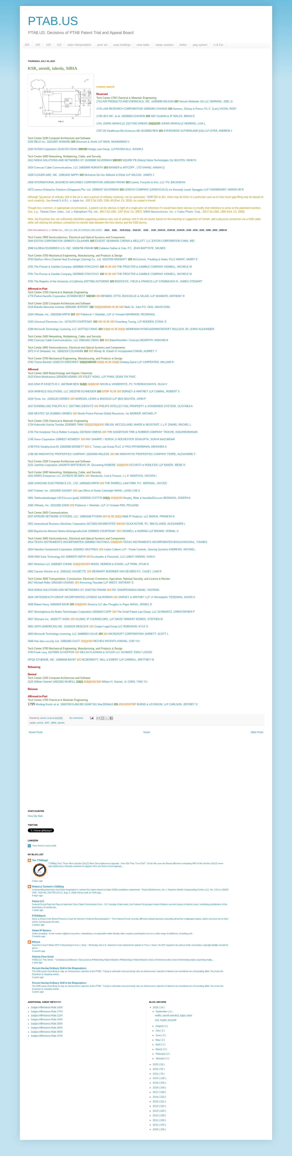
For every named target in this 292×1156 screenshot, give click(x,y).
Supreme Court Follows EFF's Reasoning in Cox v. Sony (59, 945)
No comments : (77, 718)
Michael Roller (42, 582)
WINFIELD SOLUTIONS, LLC (51, 391)
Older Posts (257, 732)
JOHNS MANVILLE (114, 123)
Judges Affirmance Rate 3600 (47, 1031)
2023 (156, 1064)
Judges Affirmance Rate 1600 (47, 1007)
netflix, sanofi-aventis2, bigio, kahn (173, 1015)
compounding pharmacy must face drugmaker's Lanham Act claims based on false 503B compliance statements (86, 889)
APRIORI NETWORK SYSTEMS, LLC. (56, 516)
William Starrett (43, 681)
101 (27, 44)
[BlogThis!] (102, 718)
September (162, 1011)
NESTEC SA (41, 413)
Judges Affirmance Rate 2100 (47, 1015)
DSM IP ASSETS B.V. (47, 384)
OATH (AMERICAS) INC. (48, 626)
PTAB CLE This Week (43, 960)
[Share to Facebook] (111, 718)
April (158, 1044)
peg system (200, 44)
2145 (188, 230)
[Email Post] (91, 718)
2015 (156, 1101)
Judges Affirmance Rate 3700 (47, 1035)
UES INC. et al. (112, 116)
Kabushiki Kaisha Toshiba (49, 424)
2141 (114, 230)
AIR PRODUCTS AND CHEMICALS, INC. (126, 101)
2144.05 (181, 230)
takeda (61, 723)
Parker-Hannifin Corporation (50, 296)
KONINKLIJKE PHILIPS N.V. (51, 406)
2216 (195, 230)
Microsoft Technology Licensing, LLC (55, 329)
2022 (156, 1069)
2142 (145, 230)
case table (142, 44)
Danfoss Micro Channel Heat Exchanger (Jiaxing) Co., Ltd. (68, 259)
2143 (153, 230)
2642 (215, 230)
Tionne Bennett (43, 362)
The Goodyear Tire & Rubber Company (56, 431)
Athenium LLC (42, 564)
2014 (156, 1106)
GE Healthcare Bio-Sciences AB (121, 130)
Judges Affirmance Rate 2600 (47, 1023)
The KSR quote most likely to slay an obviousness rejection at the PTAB (67, 971)
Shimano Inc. (41, 619)
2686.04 (223, 230)
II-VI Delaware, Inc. (45, 351)
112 (59, 44)
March (159, 1049)
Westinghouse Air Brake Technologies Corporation (63, 611)
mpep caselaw (164, 44)
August (160, 1026)
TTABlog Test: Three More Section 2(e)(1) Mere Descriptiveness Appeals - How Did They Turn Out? (97, 863)
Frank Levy (40, 652)
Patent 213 (38, 901)
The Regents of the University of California (58, 281)
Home (146, 732)
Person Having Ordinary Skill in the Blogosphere (59, 968)
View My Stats (35, 816)
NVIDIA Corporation (45, 149)
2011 (156, 1120)
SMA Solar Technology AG (49, 556)
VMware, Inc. (41, 314)
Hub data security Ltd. (47, 641)
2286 (208, 230)
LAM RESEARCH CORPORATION (123, 108)
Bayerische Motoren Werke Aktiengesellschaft (60, 531)
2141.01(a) (125, 230)
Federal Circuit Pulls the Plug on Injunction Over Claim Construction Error (67, 904)
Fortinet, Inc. (41, 490)
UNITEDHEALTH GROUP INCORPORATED (59, 597)
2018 (156, 1087)
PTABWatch (38, 915)
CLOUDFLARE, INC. (46, 174)
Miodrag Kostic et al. (48, 704)
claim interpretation (79, 44)
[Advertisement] (146, 776)
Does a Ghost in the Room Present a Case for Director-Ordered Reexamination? (71, 919)
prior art (102, 44)
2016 (156, 1097)
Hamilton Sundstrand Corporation (53, 549)
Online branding (40, 933)
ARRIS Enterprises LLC (47, 475)
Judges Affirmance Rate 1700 (47, 1011)
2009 (156, 1129)
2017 (156, 1092)
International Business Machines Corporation (60, 523)
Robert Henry (41, 604)
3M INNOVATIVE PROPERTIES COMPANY (59, 454)
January (160, 1058)
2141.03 (136, 230)
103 (48, 44)
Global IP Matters (41, 930)
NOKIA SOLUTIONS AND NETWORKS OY (59, 160)
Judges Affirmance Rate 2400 (47, 1019)
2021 (156, 1073)
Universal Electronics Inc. (49, 321)
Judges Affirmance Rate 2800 (47, 1027)
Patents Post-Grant (43, 956)
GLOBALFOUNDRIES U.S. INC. (53, 248)
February (161, 1053)
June (158, 1035)
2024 (156, 1007)
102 (37, 44)
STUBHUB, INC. (45, 659)
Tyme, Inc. (40, 398)
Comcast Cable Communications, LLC (56, 167)
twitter (183, 44)
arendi (40, 723)
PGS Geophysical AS (46, 446)
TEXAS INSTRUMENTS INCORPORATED (59, 542)
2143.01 (161, 230)
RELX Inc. (40, 141)
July (158, 1030)
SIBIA (54, 723)
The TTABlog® (40, 860)
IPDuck (36, 942)
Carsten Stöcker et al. (46, 571)
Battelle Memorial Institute (49, 307)
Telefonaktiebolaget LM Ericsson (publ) (56, 497)
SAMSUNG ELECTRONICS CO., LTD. (56, 483)
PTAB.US (53, 21)
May (158, 1040)
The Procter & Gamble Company (53, 266)
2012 (156, 1115)
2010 (156, 1124)
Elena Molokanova (44, 376)
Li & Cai (218, 44)
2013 (156, 1111)
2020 (156, 1078)
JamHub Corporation (46, 464)
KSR (47, 723)
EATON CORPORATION (48, 240)
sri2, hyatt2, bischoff (165, 1020)
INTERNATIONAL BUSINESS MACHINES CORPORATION (68, 182)
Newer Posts (36, 732)
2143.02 (171, 230)
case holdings (122, 44)
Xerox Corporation (44, 439)
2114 (106, 230)
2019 (156, 1083)
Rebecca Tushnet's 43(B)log (48, 886)
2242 (201, 230)
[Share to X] (107, 718)
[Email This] (98, 718)
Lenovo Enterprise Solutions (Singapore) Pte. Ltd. (62, 189)
